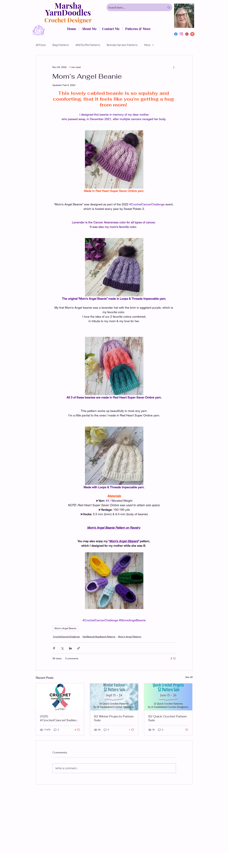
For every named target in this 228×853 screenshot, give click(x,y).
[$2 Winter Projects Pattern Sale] (114, 696)
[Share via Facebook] (54, 648)
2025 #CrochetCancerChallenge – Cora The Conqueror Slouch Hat (59, 718)
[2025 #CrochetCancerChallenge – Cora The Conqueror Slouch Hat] (60, 696)
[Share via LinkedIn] (70, 648)
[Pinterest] (187, 34)
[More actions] (174, 67)
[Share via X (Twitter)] (62, 648)
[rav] (192, 34)
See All (189, 677)
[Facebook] (176, 34)
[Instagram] (181, 34)
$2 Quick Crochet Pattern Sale (167, 718)
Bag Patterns (61, 45)
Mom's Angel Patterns (129, 636)
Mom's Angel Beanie (65, 628)
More (147, 45)
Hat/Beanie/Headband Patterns (99, 636)
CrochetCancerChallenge (66, 636)
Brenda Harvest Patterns (122, 45)
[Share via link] (78, 648)
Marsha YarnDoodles (68, 8)
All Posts (41, 45)
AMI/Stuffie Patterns (87, 45)
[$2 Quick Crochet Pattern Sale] (168, 696)
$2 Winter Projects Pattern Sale (114, 718)
